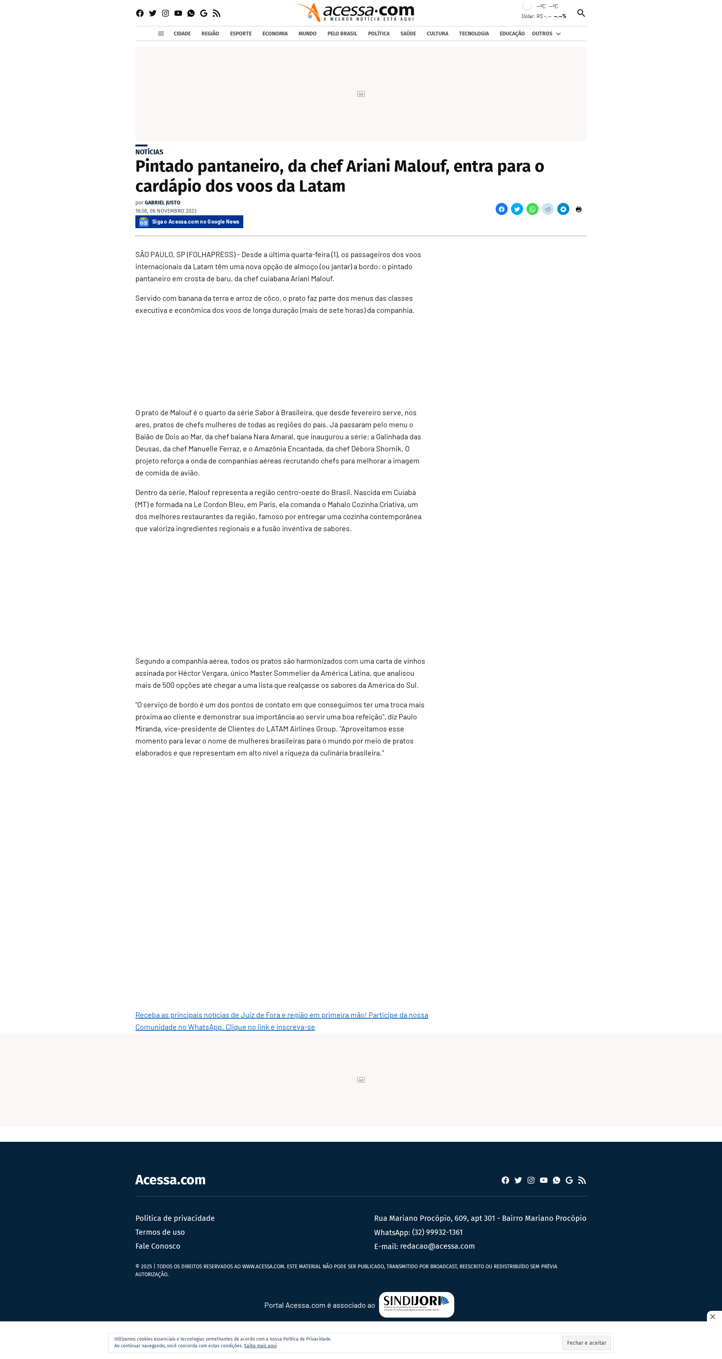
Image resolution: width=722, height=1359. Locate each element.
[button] (502, 209)
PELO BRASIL (342, 33)
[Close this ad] (714, 1316)
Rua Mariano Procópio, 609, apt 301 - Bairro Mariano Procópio (480, 1218)
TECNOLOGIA (474, 33)
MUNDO (308, 33)
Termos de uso (160, 1232)
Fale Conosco (157, 1246)
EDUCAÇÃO (512, 33)
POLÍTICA (379, 33)
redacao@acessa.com (437, 1246)
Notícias (149, 152)
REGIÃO (210, 33)
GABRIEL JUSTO (162, 203)
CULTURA (437, 33)
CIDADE (182, 33)
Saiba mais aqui (260, 1345)
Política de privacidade (175, 1218)
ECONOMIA (275, 33)
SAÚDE (408, 33)
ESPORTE (241, 33)
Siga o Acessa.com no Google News (196, 221)
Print (579, 209)
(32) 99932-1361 (437, 1232)
